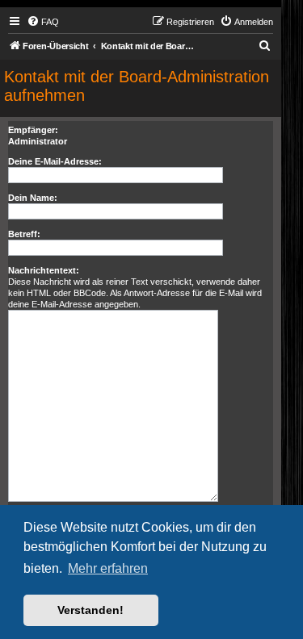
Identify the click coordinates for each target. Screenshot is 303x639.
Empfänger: (33, 130)
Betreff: (24, 234)
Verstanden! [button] (90, 610)
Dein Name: (32, 198)
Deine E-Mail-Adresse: (55, 161)
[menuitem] (43, 21)
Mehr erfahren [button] (108, 568)
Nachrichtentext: (43, 270)
